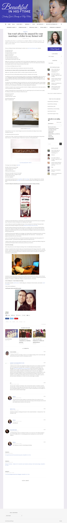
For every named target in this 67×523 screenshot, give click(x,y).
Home (9, 24)
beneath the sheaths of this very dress (31, 225)
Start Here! (19, 24)
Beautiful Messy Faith (51, 106)
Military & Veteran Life (51, 24)
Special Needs (43, 27)
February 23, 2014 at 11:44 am (17, 443)
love (17, 321)
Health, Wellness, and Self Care (54, 133)
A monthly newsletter (52, 129)
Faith (33, 24)
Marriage (27, 24)
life (10, 321)
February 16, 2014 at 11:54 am (14, 384)
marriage (20, 321)
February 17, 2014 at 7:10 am (14, 410)
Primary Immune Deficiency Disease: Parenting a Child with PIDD (56, 80)
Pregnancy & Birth (11, 27)
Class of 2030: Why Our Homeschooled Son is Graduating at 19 (55, 70)
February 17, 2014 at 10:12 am (17, 421)
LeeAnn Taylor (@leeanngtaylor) (17, 363)
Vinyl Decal (28, 128)
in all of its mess (16, 282)
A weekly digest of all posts (54, 128)
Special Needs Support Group (53, 113)
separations (20, 179)
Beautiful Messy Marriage (55, 93)
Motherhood (40, 24)
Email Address (51, 123)
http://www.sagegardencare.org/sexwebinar (22, 368)
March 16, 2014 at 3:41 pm (9, 462)
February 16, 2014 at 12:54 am (14, 364)
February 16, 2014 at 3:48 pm (17, 397)
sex (24, 321)
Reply (45, 351)
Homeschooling (22, 27)
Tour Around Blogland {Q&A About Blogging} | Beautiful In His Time (17, 474)
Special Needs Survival (52, 111)
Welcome (53, 154)
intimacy (7, 321)
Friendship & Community (55, 27)
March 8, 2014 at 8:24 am (9, 453)
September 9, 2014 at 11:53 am (9, 472)
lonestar (14, 321)
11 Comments (43, 324)
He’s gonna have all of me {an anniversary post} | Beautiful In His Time (18, 454)
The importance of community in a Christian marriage (25, 340)
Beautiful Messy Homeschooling (53, 108)
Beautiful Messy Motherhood (53, 101)
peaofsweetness (13, 429)
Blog (13, 24)
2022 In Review (8, 339)
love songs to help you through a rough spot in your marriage (56, 75)
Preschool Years (33, 27)
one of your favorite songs (32, 48)
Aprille (14, 396)
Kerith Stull (12, 409)
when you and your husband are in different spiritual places (38, 340)
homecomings (26, 179)
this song (18, 180)
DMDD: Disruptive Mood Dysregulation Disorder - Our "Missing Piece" (55, 88)
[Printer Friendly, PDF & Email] (7, 312)
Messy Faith (51, 136)
